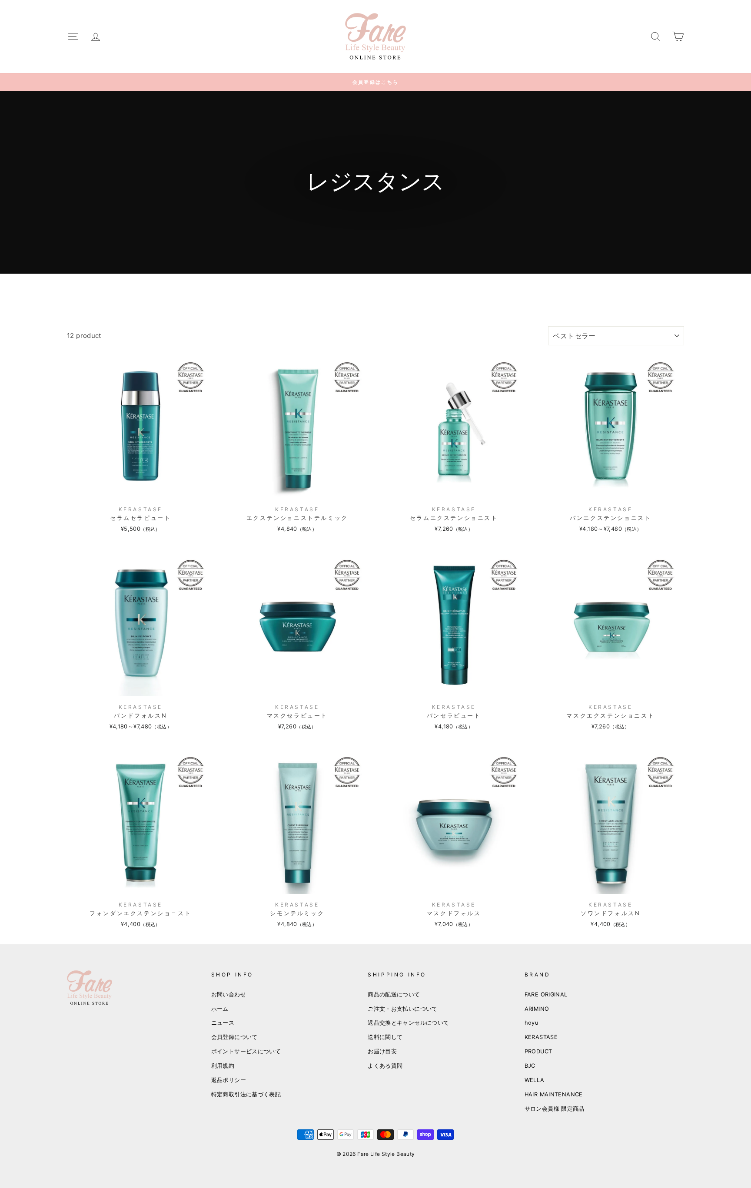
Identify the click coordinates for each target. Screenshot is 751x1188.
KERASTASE (541, 1037)
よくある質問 (385, 1065)
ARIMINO (537, 1009)
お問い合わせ (228, 994)
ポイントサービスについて (246, 1051)
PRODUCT (538, 1051)
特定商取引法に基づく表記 (246, 1094)
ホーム (220, 1009)
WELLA (535, 1080)
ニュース (223, 1022)
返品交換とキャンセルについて (408, 1022)
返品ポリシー (228, 1080)
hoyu (531, 1022)
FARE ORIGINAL (546, 994)
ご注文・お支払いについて (403, 1009)
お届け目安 (382, 1051)
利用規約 (223, 1065)
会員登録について (234, 1037)
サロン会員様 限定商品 (555, 1108)
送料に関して (385, 1037)
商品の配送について (394, 994)
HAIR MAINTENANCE (554, 1094)
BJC (530, 1065)
